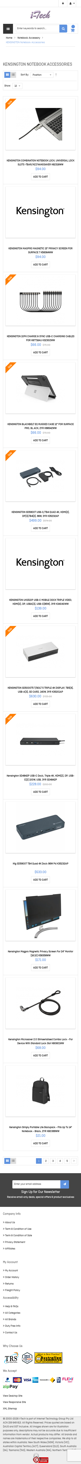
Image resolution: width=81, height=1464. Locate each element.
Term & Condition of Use (18, 1229)
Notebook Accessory (28, 38)
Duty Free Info (12, 1326)
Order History (12, 1277)
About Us (10, 1222)
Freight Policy (12, 1290)
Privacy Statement (15, 1242)
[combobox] (41, 28)
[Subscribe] (64, 1184)
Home (9, 38)
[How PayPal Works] (20, 1380)
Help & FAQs (11, 1306)
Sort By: (25, 74)
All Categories (12, 1313)
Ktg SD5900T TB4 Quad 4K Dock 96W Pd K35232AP (40, 863)
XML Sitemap (10, 1408)
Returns (9, 1283)
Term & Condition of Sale (18, 1235)
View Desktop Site (12, 1396)
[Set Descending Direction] (56, 75)
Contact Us (11, 1332)
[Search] (63, 29)
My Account (11, 1270)
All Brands (10, 1319)
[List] (13, 75)
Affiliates (10, 1248)
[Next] (74, 1161)
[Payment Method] (47, 1380)
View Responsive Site (14, 1402)
